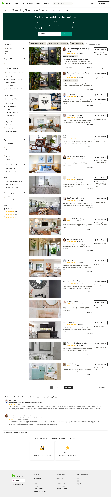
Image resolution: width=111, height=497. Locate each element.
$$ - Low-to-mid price (12, 187)
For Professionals (60, 483)
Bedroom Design (10, 128)
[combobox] (63, 3)
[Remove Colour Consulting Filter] (82, 43)
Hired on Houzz (10, 63)
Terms (35, 488)
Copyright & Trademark (40, 491)
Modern (8, 147)
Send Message (101, 49)
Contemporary (10, 143)
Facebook (82, 481)
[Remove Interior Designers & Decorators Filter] (67, 43)
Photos (16, 3)
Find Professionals (27, 3)
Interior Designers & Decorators (14, 79)
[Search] (54, 3)
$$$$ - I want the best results (14, 181)
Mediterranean (10, 159)
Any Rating (9, 209)
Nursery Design (10, 118)
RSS (81, 483)
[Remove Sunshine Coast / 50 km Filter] (45, 43)
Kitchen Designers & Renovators (15, 89)
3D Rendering (9, 103)
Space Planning (10, 125)
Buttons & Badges (60, 478)
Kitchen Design (10, 115)
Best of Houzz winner (12, 171)
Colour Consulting (11, 106)
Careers (36, 483)
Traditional (8, 150)
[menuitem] (17, 3)
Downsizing (9, 109)
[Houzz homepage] (6, 3)
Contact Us (37, 486)
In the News (37, 481)
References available (11, 168)
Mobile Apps (59, 481)
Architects (9, 76)
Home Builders (10, 85)
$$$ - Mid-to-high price (12, 184)
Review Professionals (61, 486)
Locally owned (10, 200)
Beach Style (9, 153)
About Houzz (37, 478)
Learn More (24, 432)
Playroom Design (10, 122)
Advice (46, 3)
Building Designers (11, 82)
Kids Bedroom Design (12, 112)
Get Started (67, 34)
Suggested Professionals (62, 488)
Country (8, 156)
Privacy (40, 488)
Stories (38, 3)
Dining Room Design (11, 131)
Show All (6, 135)
